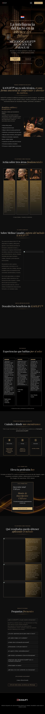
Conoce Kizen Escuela (22, 680)
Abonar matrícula (22, 508)
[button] (31, 3)
